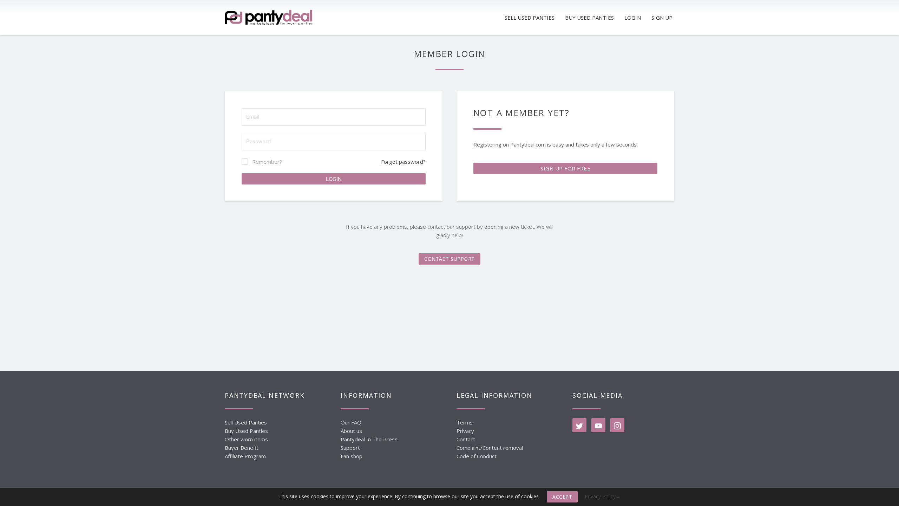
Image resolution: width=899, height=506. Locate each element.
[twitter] (579, 425)
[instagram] (617, 425)
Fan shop (351, 456)
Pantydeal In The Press (369, 439)
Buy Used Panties (246, 430)
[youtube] (598, 425)
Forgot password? (403, 161)
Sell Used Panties (246, 422)
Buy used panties (589, 17)
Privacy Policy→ (603, 496)
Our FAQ (351, 422)
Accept (562, 496)
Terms (465, 422)
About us (351, 430)
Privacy (465, 430)
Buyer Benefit (241, 447)
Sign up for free (565, 168)
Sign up (661, 17)
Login (632, 17)
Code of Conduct (477, 456)
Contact (466, 439)
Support (350, 447)
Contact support (449, 258)
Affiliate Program (245, 456)
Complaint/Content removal (490, 447)
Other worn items (246, 439)
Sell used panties (530, 17)
